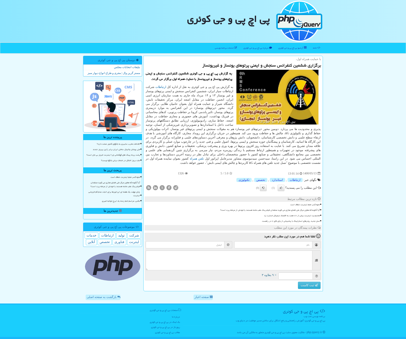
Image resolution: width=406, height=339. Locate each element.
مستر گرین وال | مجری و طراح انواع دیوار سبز (114, 73)
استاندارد (277, 180)
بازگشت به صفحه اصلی (102, 297)
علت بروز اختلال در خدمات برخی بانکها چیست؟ (120, 160)
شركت (134, 235)
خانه (315, 48)
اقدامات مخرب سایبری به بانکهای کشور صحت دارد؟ (118, 144)
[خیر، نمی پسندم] (263, 188)
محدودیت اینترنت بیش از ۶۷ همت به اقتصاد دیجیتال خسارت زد (292, 215)
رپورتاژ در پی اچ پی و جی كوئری (165, 327)
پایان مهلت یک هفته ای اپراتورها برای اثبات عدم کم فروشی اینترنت (114, 194)
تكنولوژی (244, 180)
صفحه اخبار (202, 297)
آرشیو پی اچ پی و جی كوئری (291, 48)
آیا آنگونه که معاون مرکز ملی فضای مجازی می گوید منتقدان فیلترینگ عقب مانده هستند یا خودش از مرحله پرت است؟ (270, 210)
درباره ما (176, 316)
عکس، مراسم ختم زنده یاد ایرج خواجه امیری (121, 201)
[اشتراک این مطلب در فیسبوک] (169, 187)
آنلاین (91, 242)
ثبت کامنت (308, 285)
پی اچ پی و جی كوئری (228, 19)
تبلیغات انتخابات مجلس (127, 67)
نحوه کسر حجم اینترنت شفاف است (305, 204)
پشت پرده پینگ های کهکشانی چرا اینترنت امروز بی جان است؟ (113, 155)
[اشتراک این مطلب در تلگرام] (176, 187)
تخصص (260, 180)
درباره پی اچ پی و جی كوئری (256, 48)
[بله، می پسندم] (281, 188)
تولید (121, 235)
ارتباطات (160, 87)
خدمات (91, 235)
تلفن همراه (197, 158)
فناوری (119, 242)
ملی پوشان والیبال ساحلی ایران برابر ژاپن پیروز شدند (116, 149)
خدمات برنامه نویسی (224, 48)
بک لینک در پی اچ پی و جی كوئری (165, 322)
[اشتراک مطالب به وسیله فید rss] (149, 187)
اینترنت (134, 242)
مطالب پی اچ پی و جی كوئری (167, 332)
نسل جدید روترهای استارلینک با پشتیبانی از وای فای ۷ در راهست (291, 221)
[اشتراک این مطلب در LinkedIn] (155, 187)
